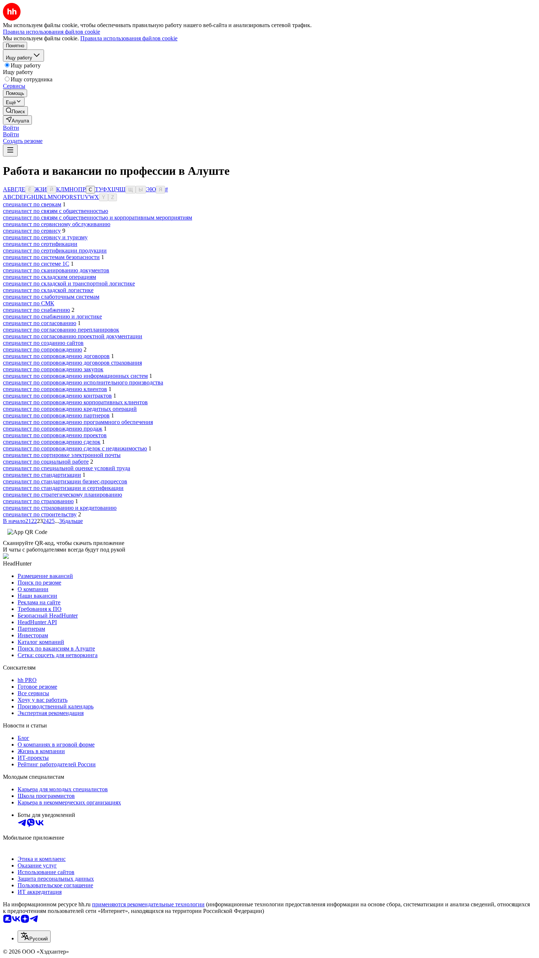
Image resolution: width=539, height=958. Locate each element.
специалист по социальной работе (46, 461)
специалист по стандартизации (42, 475)
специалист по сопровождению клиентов (55, 389)
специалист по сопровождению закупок (53, 369)
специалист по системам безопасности (51, 257)
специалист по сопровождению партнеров (56, 415)
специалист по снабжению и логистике (52, 316)
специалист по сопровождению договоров (56, 356)
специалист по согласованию (39, 323)
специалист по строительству (40, 514)
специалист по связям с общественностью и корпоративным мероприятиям (97, 217)
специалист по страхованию (38, 501)
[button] (11, 128)
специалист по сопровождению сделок (51, 442)
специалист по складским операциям (49, 277)
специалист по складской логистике (48, 290)
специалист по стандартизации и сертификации (63, 488)
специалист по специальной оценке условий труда (66, 468)
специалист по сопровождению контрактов (57, 396)
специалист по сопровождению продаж (52, 428)
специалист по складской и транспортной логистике (69, 283)
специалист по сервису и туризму (45, 237)
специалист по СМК (28, 303)
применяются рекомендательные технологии (148, 904)
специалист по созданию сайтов (43, 343)
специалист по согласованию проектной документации (72, 336)
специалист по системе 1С (36, 264)
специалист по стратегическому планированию (62, 494)
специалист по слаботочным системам (51, 297)
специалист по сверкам (32, 204)
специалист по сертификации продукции (55, 250)
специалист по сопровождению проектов (55, 435)
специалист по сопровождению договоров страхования (72, 363)
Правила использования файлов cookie (128, 38)
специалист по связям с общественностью (55, 211)
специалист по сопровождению (42, 349)
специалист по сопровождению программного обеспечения (78, 422)
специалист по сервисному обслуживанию (56, 224)
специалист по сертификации (40, 244)
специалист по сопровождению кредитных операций (70, 409)
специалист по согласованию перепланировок (61, 330)
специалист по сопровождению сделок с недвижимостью (75, 448)
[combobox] (34, 937)
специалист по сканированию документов (56, 270)
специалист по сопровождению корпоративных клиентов (75, 402)
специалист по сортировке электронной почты (62, 455)
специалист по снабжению (36, 310)
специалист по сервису (32, 231)
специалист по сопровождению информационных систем (75, 376)
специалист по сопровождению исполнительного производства (83, 382)
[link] (15, 110)
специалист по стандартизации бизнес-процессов (65, 481)
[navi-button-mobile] (10, 150)
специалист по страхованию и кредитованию (60, 508)
